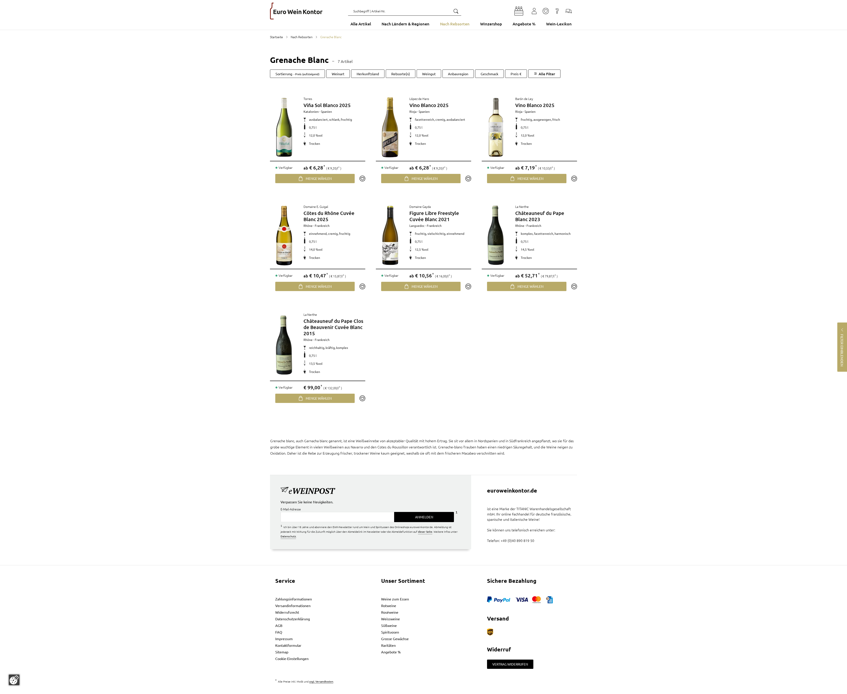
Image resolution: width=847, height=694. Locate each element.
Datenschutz (288, 536)
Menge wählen (319, 178)
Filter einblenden (842, 350)
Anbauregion (458, 73)
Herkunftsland (368, 73)
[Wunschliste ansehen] (546, 11)
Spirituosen (390, 632)
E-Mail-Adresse (291, 509)
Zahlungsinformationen (293, 599)
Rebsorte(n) (400, 73)
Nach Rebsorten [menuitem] (455, 23)
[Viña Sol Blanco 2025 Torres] (284, 127)
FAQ (278, 632)
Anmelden (424, 517)
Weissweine (390, 619)
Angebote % (391, 652)
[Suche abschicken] (455, 11)
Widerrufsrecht (287, 612)
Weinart (338, 73)
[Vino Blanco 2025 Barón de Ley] (496, 127)
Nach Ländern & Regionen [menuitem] (405, 23)
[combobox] (404, 11)
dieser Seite (425, 531)
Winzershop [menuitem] (491, 23)
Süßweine (389, 625)
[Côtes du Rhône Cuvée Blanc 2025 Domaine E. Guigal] (284, 235)
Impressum (284, 638)
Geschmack (489, 73)
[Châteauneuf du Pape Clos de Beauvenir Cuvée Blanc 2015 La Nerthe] (284, 345)
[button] (518, 11)
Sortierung (297, 73)
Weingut (429, 73)
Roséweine (389, 612)
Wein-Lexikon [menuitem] (559, 23)
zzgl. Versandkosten (321, 681)
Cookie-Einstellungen (292, 658)
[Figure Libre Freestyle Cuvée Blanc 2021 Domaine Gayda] (390, 235)
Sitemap (281, 652)
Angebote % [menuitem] (524, 23)
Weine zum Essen (395, 599)
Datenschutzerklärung (292, 619)
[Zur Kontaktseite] (569, 11)
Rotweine (388, 605)
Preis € (516, 73)
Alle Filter (547, 73)
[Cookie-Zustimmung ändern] (14, 680)
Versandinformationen (293, 605)
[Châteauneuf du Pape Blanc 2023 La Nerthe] (496, 235)
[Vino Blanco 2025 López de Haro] (390, 127)
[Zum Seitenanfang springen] (423, 690)
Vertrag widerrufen (510, 664)
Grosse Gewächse (395, 638)
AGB (278, 625)
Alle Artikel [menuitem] (360, 23)
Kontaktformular (288, 645)
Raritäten (388, 645)
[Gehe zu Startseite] (296, 11)
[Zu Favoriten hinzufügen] (362, 178)
